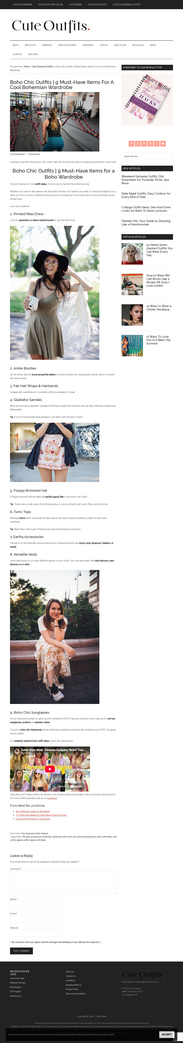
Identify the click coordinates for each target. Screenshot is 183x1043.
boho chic (72, 837)
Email (13, 913)
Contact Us (71, 976)
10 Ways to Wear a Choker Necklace (158, 307)
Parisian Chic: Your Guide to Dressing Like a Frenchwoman (146, 222)
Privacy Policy (72, 989)
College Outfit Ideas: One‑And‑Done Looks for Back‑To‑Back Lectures (146, 209)
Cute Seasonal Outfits (30, 833)
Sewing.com (15, 996)
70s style (26, 837)
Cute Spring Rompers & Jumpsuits (33, 818)
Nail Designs (15, 987)
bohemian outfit (59, 837)
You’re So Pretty (17, 978)
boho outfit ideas (104, 837)
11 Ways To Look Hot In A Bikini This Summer (158, 340)
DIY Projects (15, 991)
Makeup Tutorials (18, 983)
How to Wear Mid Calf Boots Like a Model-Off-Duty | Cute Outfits (158, 280)
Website (14, 928)
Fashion (44, 833)
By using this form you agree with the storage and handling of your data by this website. (56, 942)
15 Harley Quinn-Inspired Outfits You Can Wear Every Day (159, 250)
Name (14, 899)
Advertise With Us (73, 985)
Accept (167, 1034)
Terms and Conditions (76, 994)
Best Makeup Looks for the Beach (33, 811)
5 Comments (34, 154)
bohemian (47, 837)
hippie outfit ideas (38, 840)
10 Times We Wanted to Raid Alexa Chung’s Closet (41, 815)
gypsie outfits (23, 840)
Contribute (70, 980)
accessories (36, 837)
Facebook (52, 798)
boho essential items (86, 837)
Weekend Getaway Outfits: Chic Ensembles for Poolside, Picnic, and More (145, 180)
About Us (70, 972)
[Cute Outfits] (50, 33)
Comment (16, 869)
